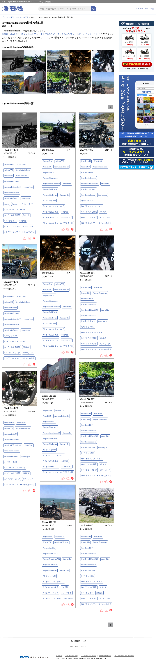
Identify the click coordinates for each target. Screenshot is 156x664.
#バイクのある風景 (12, 215)
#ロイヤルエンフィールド (14, 209)
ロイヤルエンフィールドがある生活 (38, 34)
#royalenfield (9, 164)
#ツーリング (28, 226)
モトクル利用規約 (71, 656)
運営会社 (59, 656)
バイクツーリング (91, 34)
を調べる (136, 64)
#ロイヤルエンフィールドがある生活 (19, 232)
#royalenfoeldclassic (11, 193)
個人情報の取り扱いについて (124, 656)
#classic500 (21, 164)
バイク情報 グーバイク (78, 646)
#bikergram (8, 176)
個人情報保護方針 (105, 656)
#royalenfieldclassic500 (12, 187)
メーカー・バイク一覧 (145, 9)
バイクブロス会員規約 (88, 656)
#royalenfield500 (22, 176)
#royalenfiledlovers (11, 198)
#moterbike (29, 187)
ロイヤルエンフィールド (69, 34)
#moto (6, 204)
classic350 (14, 34)
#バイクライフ (10, 221)
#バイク (26, 215)
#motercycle (25, 198)
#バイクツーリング (12, 226)
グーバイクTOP (8, 17)
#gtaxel (14, 204)
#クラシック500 (27, 204)
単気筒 (5, 34)
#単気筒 (23, 221)
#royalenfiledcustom (11, 181)
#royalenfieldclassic (23, 170)
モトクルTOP (22, 17)
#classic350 (8, 170)
